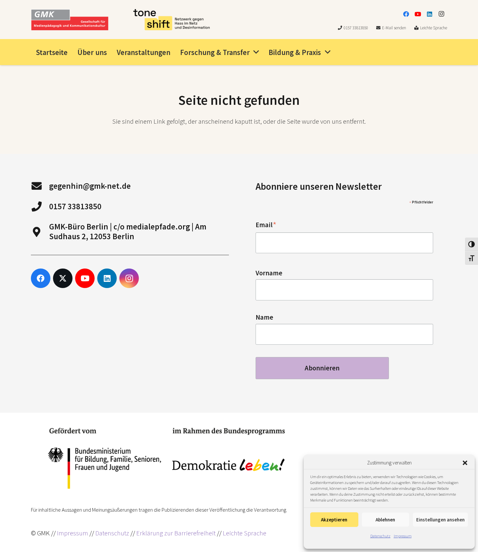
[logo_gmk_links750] (69, 19)
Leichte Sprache (244, 533)
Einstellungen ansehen (440, 520)
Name (264, 317)
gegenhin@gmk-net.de (90, 186)
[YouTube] (418, 14)
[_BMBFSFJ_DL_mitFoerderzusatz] (166, 458)
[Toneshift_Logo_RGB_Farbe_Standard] (171, 19)
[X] (63, 278)
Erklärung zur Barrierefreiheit (176, 533)
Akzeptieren (334, 520)
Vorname (269, 273)
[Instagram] (441, 14)
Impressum (403, 535)
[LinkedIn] (429, 14)
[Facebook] (406, 14)
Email (266, 225)
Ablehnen (385, 520)
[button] (465, 463)
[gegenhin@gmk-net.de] (40, 186)
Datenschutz (380, 535)
